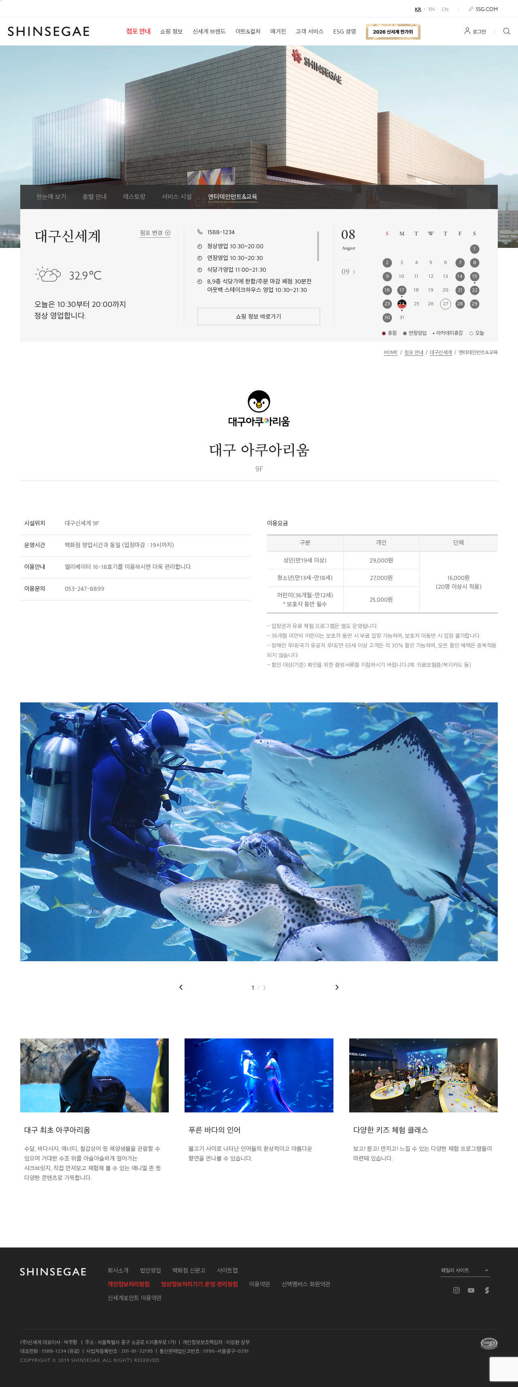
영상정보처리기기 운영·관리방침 (199, 1284)
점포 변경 (151, 233)
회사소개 (118, 1270)
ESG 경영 (344, 31)
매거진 (278, 31)
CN (445, 9)
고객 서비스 (310, 31)
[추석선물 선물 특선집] (393, 31)
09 (346, 272)
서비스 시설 (177, 197)
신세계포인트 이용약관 (135, 1298)
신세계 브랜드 (209, 31)
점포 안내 (138, 31)
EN (432, 9)
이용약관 (259, 1284)
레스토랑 (134, 197)
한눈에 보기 (51, 197)
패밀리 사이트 (455, 1270)
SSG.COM (487, 9)
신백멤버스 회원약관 (306, 1284)
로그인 (479, 31)
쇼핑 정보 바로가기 (258, 316)
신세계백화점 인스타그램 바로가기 (456, 1290)
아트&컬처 (248, 31)
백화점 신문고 (189, 1270)
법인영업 (150, 1270)
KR (418, 9)
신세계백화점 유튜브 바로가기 (471, 1290)
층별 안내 (95, 197)
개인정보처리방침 (129, 1284)
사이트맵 (227, 1270)
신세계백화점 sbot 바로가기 (487, 1290)
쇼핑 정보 (171, 31)
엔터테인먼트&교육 (232, 197)
